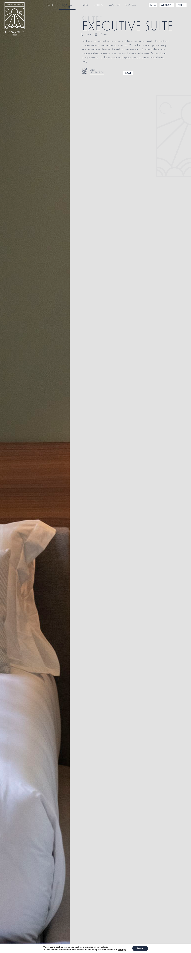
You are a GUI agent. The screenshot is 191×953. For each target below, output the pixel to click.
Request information (97, 71)
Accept (140, 948)
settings (122, 949)
